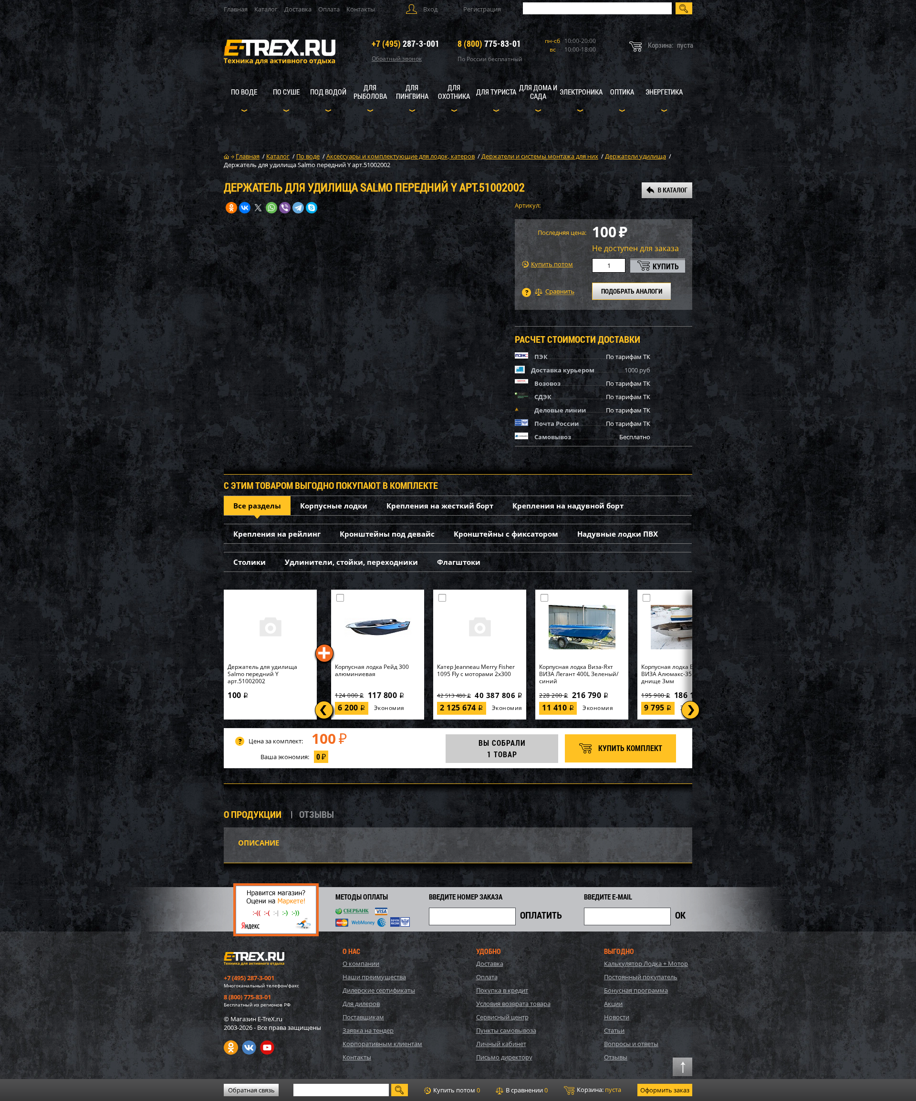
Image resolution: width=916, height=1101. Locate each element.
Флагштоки (458, 562)
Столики (249, 562)
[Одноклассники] (231, 207)
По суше (286, 91)
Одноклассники (231, 1047)
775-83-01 (489, 43)
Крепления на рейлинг (277, 534)
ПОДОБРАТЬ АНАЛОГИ (631, 291)
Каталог (266, 9)
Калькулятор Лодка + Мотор (646, 963)
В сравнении (526, 1090)
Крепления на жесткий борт (439, 505)
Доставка (298, 9)
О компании (361, 963)
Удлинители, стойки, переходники (351, 562)
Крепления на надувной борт (568, 505)
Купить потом (552, 264)
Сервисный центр (502, 1017)
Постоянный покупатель (640, 977)
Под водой (328, 91)
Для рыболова (370, 92)
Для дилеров (361, 1003)
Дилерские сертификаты (379, 990)
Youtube (267, 1047)
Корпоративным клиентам (382, 1043)
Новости (616, 1017)
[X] (258, 207)
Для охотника (454, 92)
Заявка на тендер (368, 1030)
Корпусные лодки (333, 505)
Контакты (360, 9)
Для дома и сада (538, 92)
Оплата (329, 9)
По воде (244, 91)
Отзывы (615, 1057)
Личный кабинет (501, 1043)
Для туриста (496, 91)
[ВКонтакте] (244, 207)
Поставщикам (363, 1017)
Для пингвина (412, 92)
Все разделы (257, 505)
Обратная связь (251, 1090)
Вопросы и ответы (631, 1043)
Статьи (614, 1030)
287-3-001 (405, 43)
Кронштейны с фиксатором (506, 534)
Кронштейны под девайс (387, 534)
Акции (613, 1003)
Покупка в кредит (502, 990)
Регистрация (482, 9)
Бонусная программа (636, 990)
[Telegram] (298, 207)
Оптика (622, 91)
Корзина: (598, 1089)
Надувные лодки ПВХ (617, 534)
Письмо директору (504, 1057)
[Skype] (311, 207)
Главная (236, 9)
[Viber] (285, 207)
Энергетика (664, 91)
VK (249, 1047)
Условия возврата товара (513, 1003)
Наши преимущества (374, 977)
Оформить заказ (664, 1090)
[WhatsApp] (271, 207)
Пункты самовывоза (506, 1030)
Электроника (581, 91)
